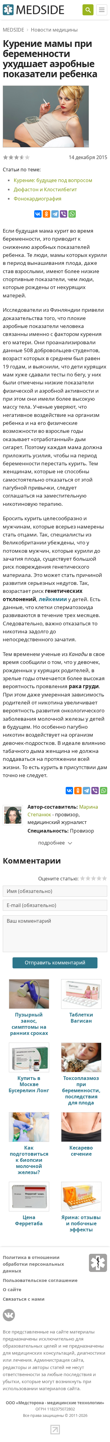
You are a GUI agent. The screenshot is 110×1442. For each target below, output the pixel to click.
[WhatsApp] (72, 214)
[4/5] (22, 157)
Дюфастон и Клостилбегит (45, 189)
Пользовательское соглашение (40, 1280)
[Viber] (63, 214)
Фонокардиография (37, 198)
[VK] (9, 1315)
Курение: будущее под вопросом (53, 180)
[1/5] (5, 157)
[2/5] (11, 157)
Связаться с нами (24, 1299)
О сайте (12, 1289)
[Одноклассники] (46, 214)
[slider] (93, 878)
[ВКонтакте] (38, 214)
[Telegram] (55, 214)
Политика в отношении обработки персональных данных (33, 1264)
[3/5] (16, 157)
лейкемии (53, 599)
